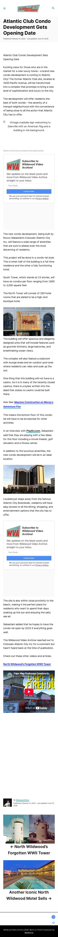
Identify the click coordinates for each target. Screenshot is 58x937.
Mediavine (29, 932)
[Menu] (4, 8)
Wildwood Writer (22, 800)
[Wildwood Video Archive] (28, 8)
